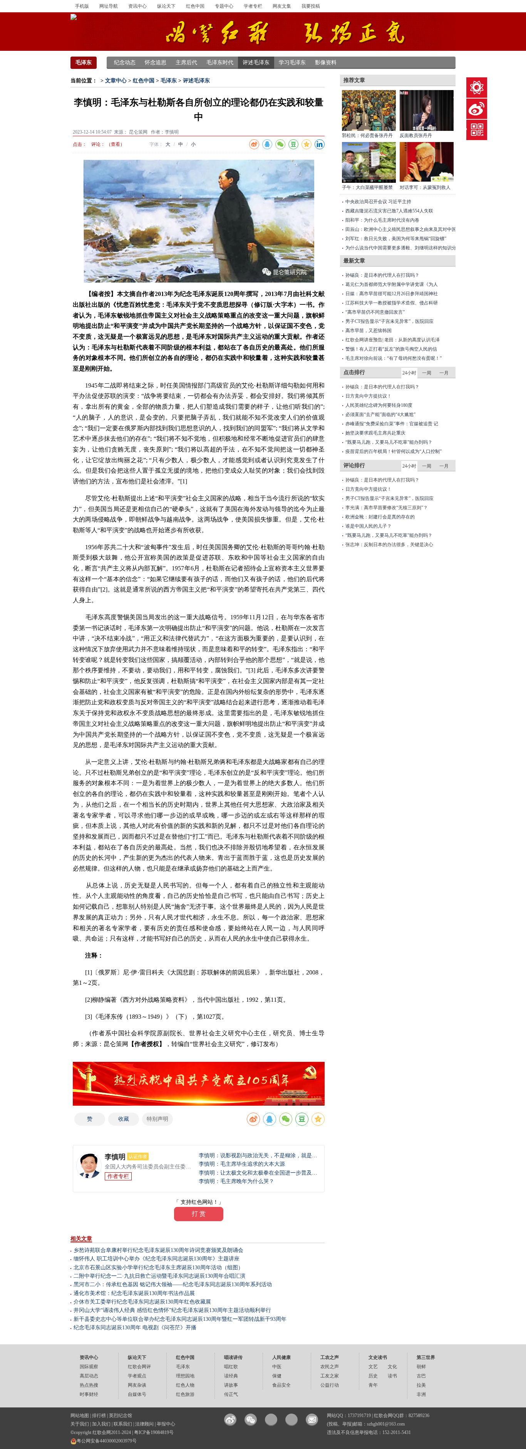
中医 (276, 1366)
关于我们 (79, 1424)
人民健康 (281, 1357)
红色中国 (195, 6)
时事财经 (89, 1394)
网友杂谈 (137, 1385)
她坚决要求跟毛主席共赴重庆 (375, 433)
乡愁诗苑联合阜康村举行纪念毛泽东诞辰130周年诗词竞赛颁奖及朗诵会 (158, 1250)
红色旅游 (185, 1394)
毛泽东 (83, 62)
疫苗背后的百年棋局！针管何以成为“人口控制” (393, 451)
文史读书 (378, 1357)
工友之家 (329, 1376)
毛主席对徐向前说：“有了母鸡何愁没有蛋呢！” (393, 358)
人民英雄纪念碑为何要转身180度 (378, 405)
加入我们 (101, 1424)
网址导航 (108, 6)
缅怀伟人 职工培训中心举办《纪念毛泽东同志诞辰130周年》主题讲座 (157, 1259)
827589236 (419, 1415)
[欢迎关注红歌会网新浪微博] (230, 1420)
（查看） (115, 144)
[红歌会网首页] (73, 16)
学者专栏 (253, 6)
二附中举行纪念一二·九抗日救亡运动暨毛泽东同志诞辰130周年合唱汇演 (159, 1276)
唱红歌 (231, 1366)
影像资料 (326, 62)
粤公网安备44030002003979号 (107, 1441)
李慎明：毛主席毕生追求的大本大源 (242, 1164)
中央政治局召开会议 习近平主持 (378, 201)
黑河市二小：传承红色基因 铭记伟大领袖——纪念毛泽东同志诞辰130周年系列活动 (173, 1284)
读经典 (231, 1376)
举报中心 (166, 1424)
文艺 (373, 1366)
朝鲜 (421, 1366)
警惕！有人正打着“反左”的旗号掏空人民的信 (391, 349)
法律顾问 (144, 1424)
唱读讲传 (233, 1357)
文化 (392, 1366)
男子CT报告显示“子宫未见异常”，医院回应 (389, 321)
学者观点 (137, 1376)
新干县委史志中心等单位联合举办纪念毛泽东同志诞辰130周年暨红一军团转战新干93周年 (180, 1319)
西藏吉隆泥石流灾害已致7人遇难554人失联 (389, 211)
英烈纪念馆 (120, 1415)
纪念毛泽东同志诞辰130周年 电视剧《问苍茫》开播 (135, 1327)
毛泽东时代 (219, 62)
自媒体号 (137, 1394)
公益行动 (329, 1385)
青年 (373, 1385)
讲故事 (231, 1385)
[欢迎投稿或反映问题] (312, 1420)
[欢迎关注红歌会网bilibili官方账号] (271, 1420)
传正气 (231, 1394)
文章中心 (116, 81)
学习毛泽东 (292, 62)
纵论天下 (166, 6)
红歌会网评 (139, 1366)
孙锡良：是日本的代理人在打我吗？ (382, 275)
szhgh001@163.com (386, 1424)
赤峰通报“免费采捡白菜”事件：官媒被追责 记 (391, 423)
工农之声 (329, 1357)
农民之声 (329, 1366)
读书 (392, 1376)
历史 (373, 1376)
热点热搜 (89, 1385)
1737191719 (359, 1415)
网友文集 (282, 6)
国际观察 (89, 1366)
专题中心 (224, 6)
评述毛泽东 (256, 62)
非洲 (421, 1394)
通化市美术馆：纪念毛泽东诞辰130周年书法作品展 (134, 1293)
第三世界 (426, 1357)
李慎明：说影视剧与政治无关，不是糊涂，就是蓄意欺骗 (266, 1155)
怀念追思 (155, 62)
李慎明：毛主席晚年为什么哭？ (236, 1181)
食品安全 (281, 1385)
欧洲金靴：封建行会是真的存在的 (380, 517)
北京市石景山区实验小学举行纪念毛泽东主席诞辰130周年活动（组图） (158, 1267)
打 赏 (199, 1213)
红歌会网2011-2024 (111, 1432)
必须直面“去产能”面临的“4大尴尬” (380, 414)
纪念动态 (125, 62)
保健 (276, 1376)
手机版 (82, 6)
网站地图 (79, 1415)
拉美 (421, 1385)
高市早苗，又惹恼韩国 (368, 330)
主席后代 (186, 62)
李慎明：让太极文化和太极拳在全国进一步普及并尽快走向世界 (274, 1173)
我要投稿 (311, 6)
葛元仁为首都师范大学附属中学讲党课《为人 (391, 284)
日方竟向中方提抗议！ (368, 396)
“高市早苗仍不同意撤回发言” (375, 312)
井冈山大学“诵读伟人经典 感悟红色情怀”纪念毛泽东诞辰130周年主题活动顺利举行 (172, 1310)
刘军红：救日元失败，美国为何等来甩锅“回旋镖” (395, 238)
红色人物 (185, 1385)
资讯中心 (137, 6)
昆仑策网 (138, 132)
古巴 (421, 1376)
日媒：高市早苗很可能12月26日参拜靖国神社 (391, 293)
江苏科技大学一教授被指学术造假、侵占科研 (391, 303)
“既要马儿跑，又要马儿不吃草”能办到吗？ (388, 442)
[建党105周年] (199, 1083)
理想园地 (185, 1376)
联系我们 (123, 1424)
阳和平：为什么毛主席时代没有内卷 (382, 220)
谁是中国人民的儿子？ (368, 526)
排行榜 (99, 1415)
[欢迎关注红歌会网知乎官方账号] (291, 1420)
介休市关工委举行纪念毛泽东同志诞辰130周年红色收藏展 (142, 1302)
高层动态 (89, 1376)
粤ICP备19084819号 (154, 1432)
